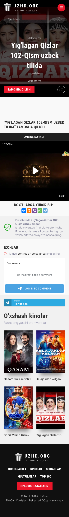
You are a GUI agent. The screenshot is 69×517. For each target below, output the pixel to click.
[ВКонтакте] (23, 210)
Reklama (34, 500)
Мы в (21, 302)
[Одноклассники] (29, 210)
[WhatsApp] (40, 210)
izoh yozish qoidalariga (31, 253)
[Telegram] (45, 210)
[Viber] (34, 210)
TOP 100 (45, 476)
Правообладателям (35, 485)
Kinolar (36, 469)
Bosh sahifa (17, 469)
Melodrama (34, 81)
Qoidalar (21, 500)
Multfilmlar (27, 476)
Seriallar (53, 469)
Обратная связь (52, 500)
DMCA (10, 500)
